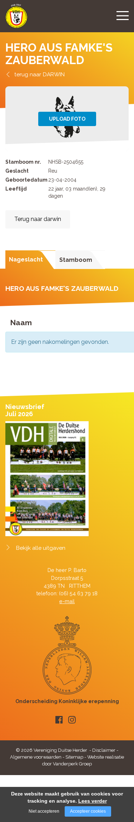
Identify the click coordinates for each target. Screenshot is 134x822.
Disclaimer (103, 750)
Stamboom (75, 259)
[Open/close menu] (122, 15)
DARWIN (54, 74)
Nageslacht (26, 259)
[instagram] (72, 720)
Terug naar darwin (37, 219)
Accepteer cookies (88, 811)
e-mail (67, 601)
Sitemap (74, 757)
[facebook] (59, 720)
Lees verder (92, 801)
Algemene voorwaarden (35, 757)
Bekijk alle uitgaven (40, 548)
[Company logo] (16, 19)
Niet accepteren (44, 811)
